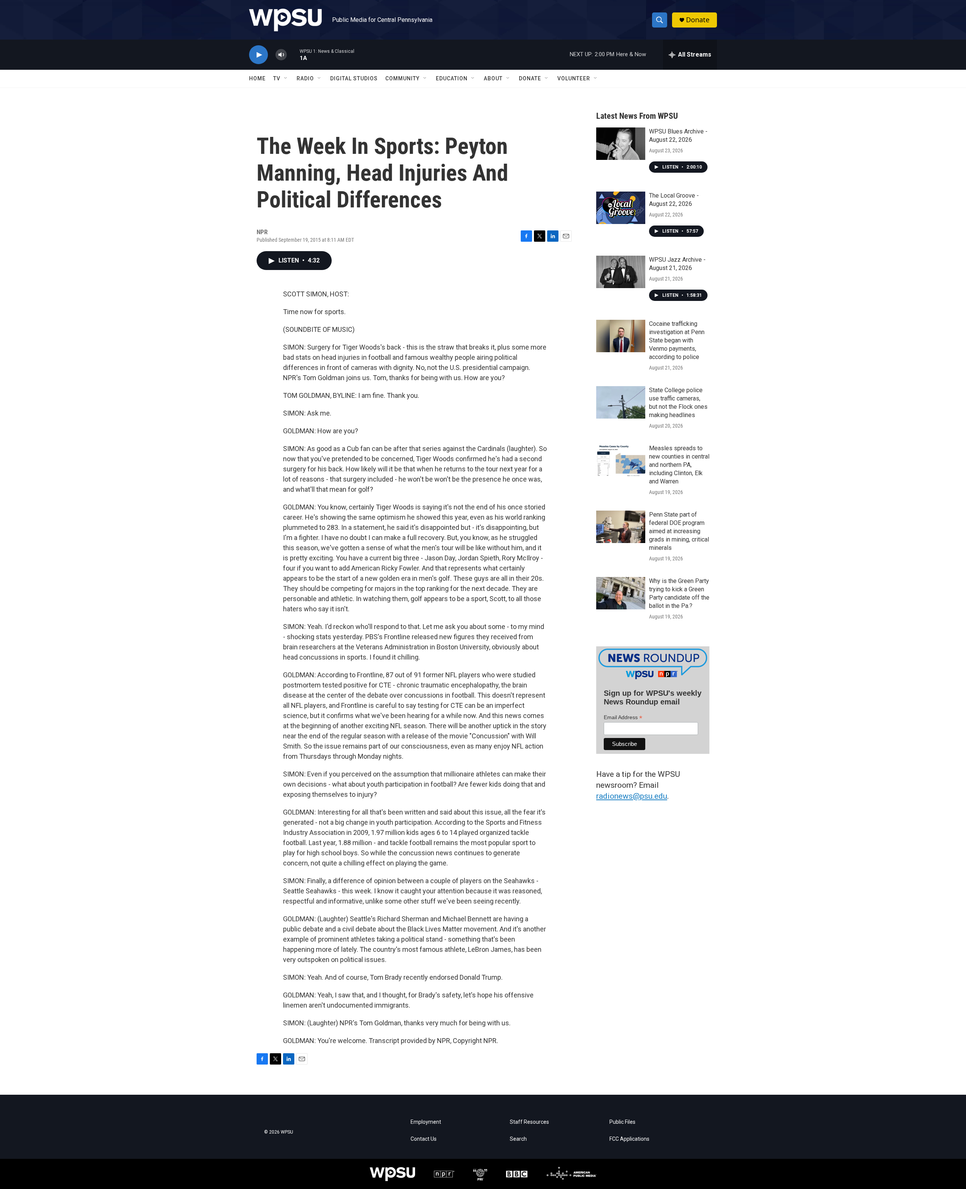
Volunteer (573, 78)
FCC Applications (629, 1139)
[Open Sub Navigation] (286, 78)
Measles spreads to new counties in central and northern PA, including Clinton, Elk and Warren (679, 465)
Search (518, 1139)
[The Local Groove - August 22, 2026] (620, 208)
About (493, 78)
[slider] (293, 54)
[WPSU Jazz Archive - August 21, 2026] (620, 272)
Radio (305, 78)
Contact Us (424, 1139)
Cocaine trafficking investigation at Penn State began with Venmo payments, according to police (677, 340)
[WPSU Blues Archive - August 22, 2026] (620, 143)
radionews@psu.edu (631, 796)
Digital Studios (354, 78)
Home (257, 78)
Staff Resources (529, 1122)
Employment (426, 1122)
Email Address (623, 717)
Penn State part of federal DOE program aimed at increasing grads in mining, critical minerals (679, 531)
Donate (697, 20)
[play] (258, 55)
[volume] (281, 54)
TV (276, 78)
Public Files (622, 1122)
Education (452, 78)
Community (402, 78)
